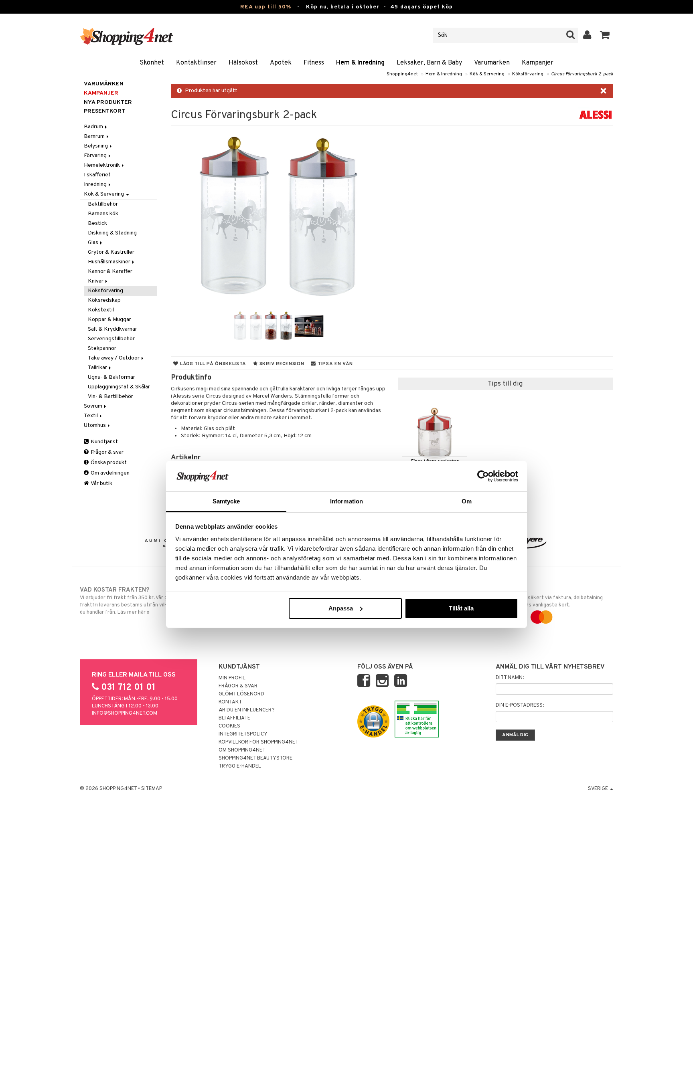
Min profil (232, 678)
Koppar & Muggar (109, 319)
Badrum (94, 126)
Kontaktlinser (196, 63)
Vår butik (101, 483)
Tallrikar (98, 367)
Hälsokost (243, 63)
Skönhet (152, 63)
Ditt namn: (510, 678)
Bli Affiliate (234, 718)
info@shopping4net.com (124, 713)
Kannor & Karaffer (110, 271)
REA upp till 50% (265, 7)
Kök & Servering (487, 74)
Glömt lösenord (241, 694)
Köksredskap (104, 300)
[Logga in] (587, 35)
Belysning (96, 146)
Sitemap (151, 789)
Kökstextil (101, 310)
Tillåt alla (461, 608)
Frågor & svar (106, 452)
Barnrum (95, 136)
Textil (91, 415)
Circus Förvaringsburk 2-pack (582, 74)
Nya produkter (108, 102)
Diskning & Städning (112, 233)
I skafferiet (97, 175)
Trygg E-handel (240, 766)
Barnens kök (103, 213)
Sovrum (93, 406)
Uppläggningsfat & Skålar (119, 387)
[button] (605, 35)
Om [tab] (467, 501)
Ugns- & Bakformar (111, 377)
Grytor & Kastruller (111, 252)
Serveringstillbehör (111, 338)
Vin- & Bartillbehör (110, 396)
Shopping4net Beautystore (255, 758)
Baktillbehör (103, 204)
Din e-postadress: (520, 705)
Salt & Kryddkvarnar (112, 329)
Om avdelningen (109, 473)
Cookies (229, 726)
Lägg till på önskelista (212, 364)
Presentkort (104, 111)
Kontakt (230, 702)
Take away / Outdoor (114, 358)
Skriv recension (281, 364)
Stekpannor (102, 348)
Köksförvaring (527, 74)
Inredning (96, 184)
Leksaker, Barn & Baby (429, 63)
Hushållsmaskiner (110, 262)
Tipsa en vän (334, 364)
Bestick (97, 223)
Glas (93, 242)
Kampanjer (537, 63)
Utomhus (95, 425)
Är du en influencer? (247, 710)
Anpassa (340, 608)
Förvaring (96, 155)
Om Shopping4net (242, 750)
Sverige (598, 789)
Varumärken (492, 63)
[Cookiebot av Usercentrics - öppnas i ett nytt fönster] (483, 476)
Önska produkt (108, 462)
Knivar (96, 281)
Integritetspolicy (243, 734)
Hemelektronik (102, 165)
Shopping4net (402, 74)
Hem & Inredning (360, 63)
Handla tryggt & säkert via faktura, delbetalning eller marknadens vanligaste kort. (546, 597)
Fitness (314, 63)
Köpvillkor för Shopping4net (258, 742)
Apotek (281, 63)
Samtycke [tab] (226, 501)
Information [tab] (346, 501)
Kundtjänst (103, 441)
